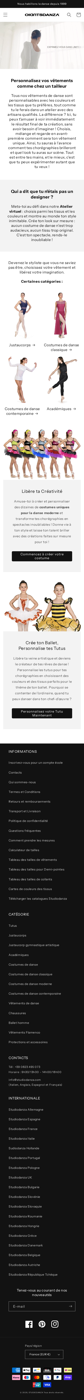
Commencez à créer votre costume (42, 556)
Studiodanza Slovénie (24, 1197)
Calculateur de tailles (24, 850)
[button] (5, 15)
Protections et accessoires (28, 1042)
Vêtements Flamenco (24, 1032)
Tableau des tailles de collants (30, 879)
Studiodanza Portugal (24, 1158)
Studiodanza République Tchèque (33, 1274)
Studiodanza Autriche (24, 1265)
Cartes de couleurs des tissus (30, 889)
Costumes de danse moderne (30, 984)
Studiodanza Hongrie (24, 1226)
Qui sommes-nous (22, 782)
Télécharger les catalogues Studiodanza (38, 899)
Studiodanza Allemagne (26, 1109)
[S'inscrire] (70, 1306)
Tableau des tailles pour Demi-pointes (36, 869)
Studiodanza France (23, 1129)
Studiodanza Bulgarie (24, 1187)
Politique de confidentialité (28, 821)
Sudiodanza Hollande (24, 1148)
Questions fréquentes (25, 831)
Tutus (13, 926)
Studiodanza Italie (22, 1138)
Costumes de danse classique (61, 347)
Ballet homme (19, 1023)
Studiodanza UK (20, 1177)
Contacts (15, 772)
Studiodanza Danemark (26, 1245)
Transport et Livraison (24, 811)
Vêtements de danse (24, 1003)
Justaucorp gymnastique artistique (34, 945)
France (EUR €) (40, 1354)
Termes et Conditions (24, 792)
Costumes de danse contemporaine (22, 411)
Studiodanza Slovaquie (25, 1206)
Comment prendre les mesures (32, 840)
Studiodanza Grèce (23, 1236)
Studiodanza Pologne (24, 1168)
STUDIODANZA (36, 1392)
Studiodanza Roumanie (25, 1216)
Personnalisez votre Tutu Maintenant (42, 713)
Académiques (59, 409)
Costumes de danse (23, 964)
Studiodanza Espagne (24, 1119)
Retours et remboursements (30, 801)
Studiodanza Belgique (24, 1255)
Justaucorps (20, 345)
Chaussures (17, 1013)
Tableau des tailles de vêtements (33, 860)
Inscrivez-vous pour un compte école (36, 763)
